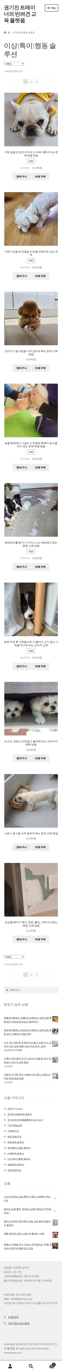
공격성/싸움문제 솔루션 (19, 1114)
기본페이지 (13, 1131)
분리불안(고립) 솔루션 (18, 1147)
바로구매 (40, 176)
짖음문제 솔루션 (15, 1164)
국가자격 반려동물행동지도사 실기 (25, 1119)
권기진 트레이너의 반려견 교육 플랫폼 (20, 14)
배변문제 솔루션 (15, 1142)
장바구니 (21, 176)
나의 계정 (10, 1366)
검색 (31, 1366)
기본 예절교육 (14, 1125)
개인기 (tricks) (14, 1108)
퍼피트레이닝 (14, 1170)
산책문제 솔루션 (15, 1153)
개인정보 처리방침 (19, 1323)
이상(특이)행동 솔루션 (18, 1159)
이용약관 (13, 1317)
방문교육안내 (14, 1136)
